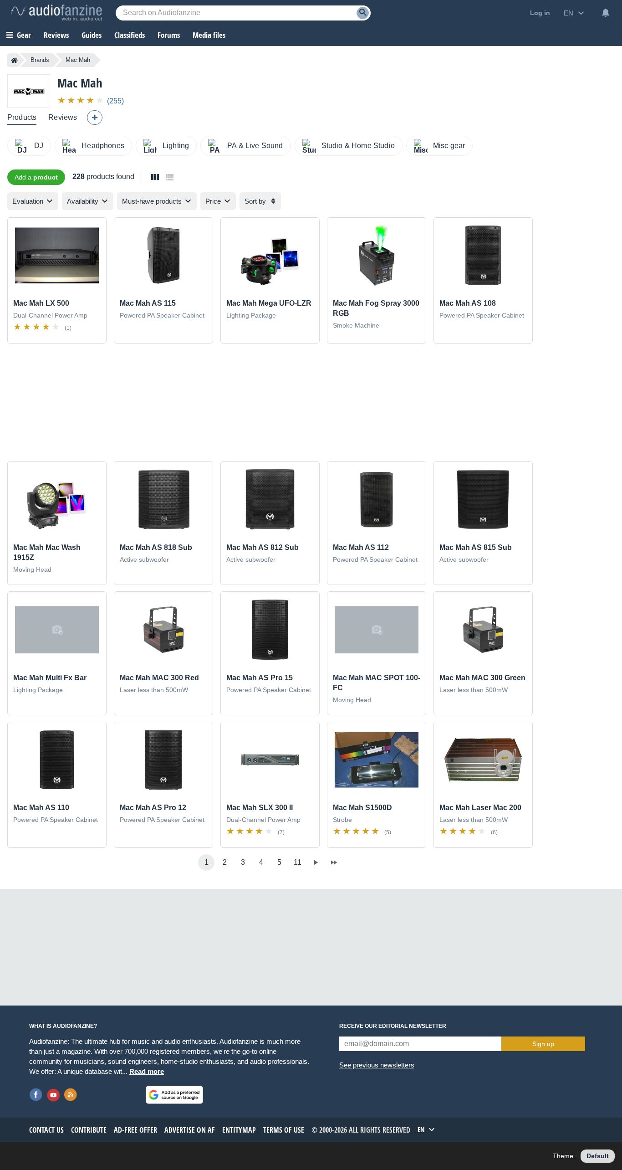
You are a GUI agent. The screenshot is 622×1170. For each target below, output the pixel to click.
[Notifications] (605, 12)
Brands (40, 59)
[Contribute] (94, 117)
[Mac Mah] (28, 90)
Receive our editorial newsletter (392, 1026)
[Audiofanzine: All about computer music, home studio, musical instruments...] (56, 13)
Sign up (543, 1043)
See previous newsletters (376, 1065)
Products (21, 117)
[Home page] (14, 60)
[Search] (363, 13)
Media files (209, 35)
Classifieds (129, 35)
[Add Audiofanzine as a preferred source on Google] (174, 1095)
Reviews (56, 35)
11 (297, 862)
